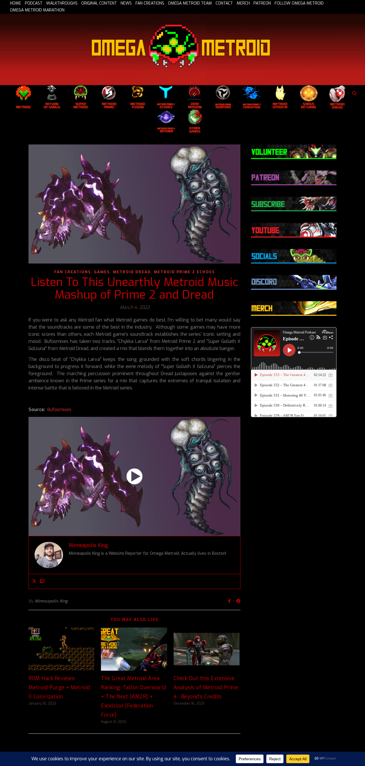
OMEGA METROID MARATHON (37, 10)
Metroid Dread (132, 272)
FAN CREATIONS (149, 3)
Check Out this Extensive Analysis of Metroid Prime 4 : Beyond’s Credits (206, 687)
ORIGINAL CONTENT (99, 3)
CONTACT (224, 3)
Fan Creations (72, 272)
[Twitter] (34, 581)
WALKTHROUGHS (62, 3)
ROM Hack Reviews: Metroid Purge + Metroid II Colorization (59, 687)
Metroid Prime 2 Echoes (184, 272)
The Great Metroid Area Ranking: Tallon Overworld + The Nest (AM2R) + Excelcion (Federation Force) (133, 696)
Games (102, 272)
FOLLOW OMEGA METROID (299, 3)
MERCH (243, 3)
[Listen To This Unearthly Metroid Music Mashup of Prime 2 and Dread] (134, 476)
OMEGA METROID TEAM (190, 3)
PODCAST (33, 3)
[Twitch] (42, 581)
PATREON (262, 3)
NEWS (126, 3)
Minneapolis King (51, 601)
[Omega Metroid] (182, 49)
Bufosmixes (59, 410)
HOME (15, 3)
